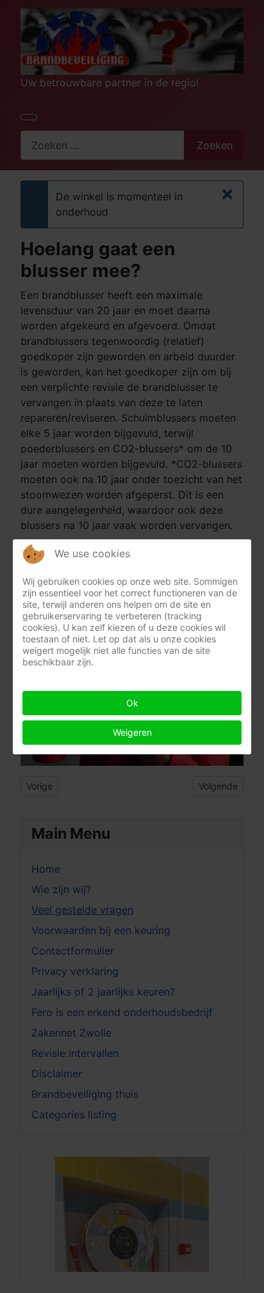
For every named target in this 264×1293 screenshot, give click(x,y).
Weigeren (132, 732)
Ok (132, 702)
